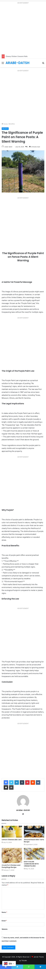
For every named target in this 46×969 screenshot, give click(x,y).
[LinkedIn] (16, 782)
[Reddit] (32, 782)
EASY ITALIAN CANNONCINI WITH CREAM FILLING (31, 864)
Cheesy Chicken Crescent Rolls (16, 56)
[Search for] (43, 63)
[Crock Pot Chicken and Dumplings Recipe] (12, 855)
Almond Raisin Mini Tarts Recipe (34, 840)
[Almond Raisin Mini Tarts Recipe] (34, 831)
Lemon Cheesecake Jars (12, 839)
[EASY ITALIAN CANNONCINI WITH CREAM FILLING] (34, 854)
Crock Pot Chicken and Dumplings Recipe (11, 866)
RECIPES (12, 124)
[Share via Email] (6, 787)
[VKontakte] (38, 782)
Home (5, 124)
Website (4, 929)
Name (4, 912)
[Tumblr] (22, 782)
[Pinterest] (27, 782)
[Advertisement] (23, 29)
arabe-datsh (8, 147)
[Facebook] (6, 782)
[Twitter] (11, 782)
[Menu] (3, 63)
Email (4, 921)
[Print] (11, 787)
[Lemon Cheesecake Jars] (12, 831)
